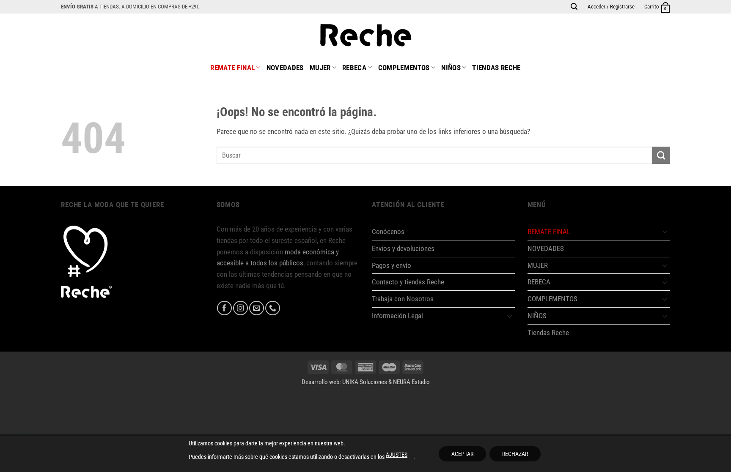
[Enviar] (661, 155)
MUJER (320, 67)
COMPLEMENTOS (404, 67)
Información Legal (397, 315)
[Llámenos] (272, 308)
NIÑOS (451, 67)
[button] (611, 7)
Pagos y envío (391, 265)
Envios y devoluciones (403, 248)
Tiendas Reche (496, 67)
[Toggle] (510, 316)
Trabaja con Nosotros (403, 299)
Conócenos (388, 231)
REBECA (354, 67)
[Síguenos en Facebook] (224, 308)
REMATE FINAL (232, 67)
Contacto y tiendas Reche (408, 282)
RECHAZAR (515, 453)
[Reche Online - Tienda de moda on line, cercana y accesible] (365, 35)
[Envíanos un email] (256, 308)
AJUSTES (396, 454)
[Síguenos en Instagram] (240, 308)
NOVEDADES (285, 67)
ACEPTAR (462, 453)
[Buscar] (574, 6)
